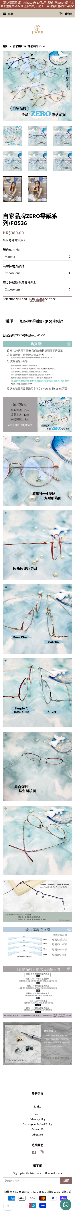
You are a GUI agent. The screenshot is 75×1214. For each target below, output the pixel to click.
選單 (10, 13)
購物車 (68, 14)
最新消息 (37, 1094)
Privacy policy (37, 1119)
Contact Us (37, 1129)
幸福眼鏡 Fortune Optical (33, 1192)
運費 (20, 240)
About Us (37, 1134)
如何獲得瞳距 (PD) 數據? (41, 321)
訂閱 (66, 1181)
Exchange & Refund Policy (37, 1124)
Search (37, 1114)
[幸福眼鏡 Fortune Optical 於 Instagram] (42, 1153)
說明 (9, 321)
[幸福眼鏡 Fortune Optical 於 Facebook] (34, 1153)
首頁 (5, 46)
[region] (37, 4)
